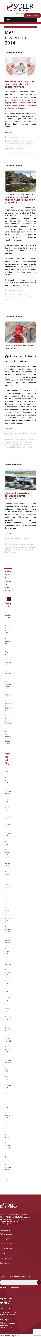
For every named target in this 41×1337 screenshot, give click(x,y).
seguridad (29, 146)
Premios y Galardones (7, 1239)
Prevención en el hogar (8, 721)
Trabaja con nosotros (7, 1314)
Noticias (19, 290)
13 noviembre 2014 (13, 317)
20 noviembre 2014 (13, 166)
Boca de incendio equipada (16, 439)
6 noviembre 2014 (13, 464)
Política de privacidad (14, 1288)
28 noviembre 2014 (13, 53)
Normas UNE (4, 1253)
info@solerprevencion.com (14, 1224)
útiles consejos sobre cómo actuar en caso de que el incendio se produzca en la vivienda (20, 105)
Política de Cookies (6, 1328)
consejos (10, 141)
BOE (20, 517)
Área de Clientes (33, 15)
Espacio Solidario (6, 1244)
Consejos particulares (14, 137)
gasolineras (9, 547)
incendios (14, 143)
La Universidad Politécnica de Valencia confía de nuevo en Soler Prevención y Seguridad (20, 198)
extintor (7, 143)
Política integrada (6, 1234)
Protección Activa (25, 143)
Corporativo (11, 290)
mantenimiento (18, 297)
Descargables (5, 1263)
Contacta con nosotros (8, 1312)
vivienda (21, 148)
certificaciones (12, 545)
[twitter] (2, 1303)
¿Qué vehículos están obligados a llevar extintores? (17, 496)
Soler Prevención (11, 148)
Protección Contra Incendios (15, 146)
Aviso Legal (4, 1325)
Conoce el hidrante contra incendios (20, 347)
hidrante (10, 366)
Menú (9, 20)
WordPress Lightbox (9, 1335)
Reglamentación (5, 1258)
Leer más (8, 132)
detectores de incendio (23, 141)
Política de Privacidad (7, 1323)
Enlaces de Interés (6, 1248)
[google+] (10, 1303)
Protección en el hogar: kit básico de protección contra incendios (20, 84)
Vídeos (2, 1268)
